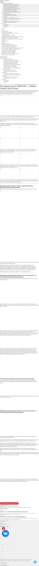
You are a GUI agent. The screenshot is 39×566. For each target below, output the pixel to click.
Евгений (16, 506)
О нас (3, 42)
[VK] (5, 533)
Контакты (3, 23)
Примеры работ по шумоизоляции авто (11, 21)
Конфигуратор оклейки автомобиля (10, 15)
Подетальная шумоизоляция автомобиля (10, 45)
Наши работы (4, 20)
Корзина (3, 40)
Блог (5, 26)
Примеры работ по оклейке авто (10, 22)
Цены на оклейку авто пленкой (10, 14)
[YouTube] (3, 528)
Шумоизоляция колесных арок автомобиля (12, 8)
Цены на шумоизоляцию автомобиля (11, 4)
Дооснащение (4, 16)
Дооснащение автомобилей (7, 32)
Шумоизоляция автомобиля (7, 3)
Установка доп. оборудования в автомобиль (12, 74)
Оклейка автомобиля (6, 13)
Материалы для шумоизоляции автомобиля (12, 12)
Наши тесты (11, 84)
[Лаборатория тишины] (19, 0)
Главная (3, 28)
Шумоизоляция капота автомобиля (10, 11)
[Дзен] (5, 554)
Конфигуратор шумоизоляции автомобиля (12, 5)
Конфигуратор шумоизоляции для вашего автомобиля (12, 38)
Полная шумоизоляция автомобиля (10, 6)
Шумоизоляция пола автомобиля (10, 9)
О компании (6, 25)
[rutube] (5, 540)
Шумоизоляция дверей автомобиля (10, 7)
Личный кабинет (5, 41)
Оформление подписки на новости (8, 44)
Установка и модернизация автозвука (11, 17)
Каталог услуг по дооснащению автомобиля (10, 33)
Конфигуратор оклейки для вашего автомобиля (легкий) (12, 36)
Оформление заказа (5, 43)
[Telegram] (5, 547)
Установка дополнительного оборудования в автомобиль (13, 47)
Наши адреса (6, 24)
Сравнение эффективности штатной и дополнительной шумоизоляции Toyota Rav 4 (16, 507)
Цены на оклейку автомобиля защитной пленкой (11, 49)
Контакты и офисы (5, 34)
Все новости (6, 84)
